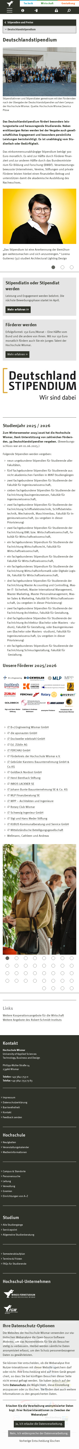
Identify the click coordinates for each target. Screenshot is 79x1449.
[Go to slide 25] (7, 981)
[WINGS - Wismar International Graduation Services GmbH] (23, 1293)
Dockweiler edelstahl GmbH (27, 739)
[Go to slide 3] (71, 267)
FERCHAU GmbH (20, 750)
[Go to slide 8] (71, 958)
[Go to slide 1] (53, 267)
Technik (28, 3)
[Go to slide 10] (16, 966)
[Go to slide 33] (44, 988)
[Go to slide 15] (62, 966)
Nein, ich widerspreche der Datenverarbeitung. (39, 1433)
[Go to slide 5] (44, 958)
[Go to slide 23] (62, 973)
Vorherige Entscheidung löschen (39, 1441)
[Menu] (9, 10)
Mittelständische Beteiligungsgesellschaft (36, 830)
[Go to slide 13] (44, 966)
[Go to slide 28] (35, 981)
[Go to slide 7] (62, 958)
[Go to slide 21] (44, 973)
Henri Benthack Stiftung (25, 778)
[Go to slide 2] (62, 267)
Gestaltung (68, 3)
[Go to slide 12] (35, 966)
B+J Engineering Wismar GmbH (29, 727)
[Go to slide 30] (53, 981)
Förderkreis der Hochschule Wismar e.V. (35, 756)
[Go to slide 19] (26, 973)
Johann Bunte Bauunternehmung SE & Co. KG (39, 789)
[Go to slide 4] (35, 958)
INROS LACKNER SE (22, 784)
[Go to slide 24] (71, 973)
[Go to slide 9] (7, 966)
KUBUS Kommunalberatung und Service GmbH (39, 824)
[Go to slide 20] (35, 973)
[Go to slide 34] (53, 988)
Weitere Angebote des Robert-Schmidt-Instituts (32, 1020)
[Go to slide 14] (53, 966)
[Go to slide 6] (53, 958)
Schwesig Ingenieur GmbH (26, 812)
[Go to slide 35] (62, 988)
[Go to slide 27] (26, 981)
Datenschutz (18, 1385)
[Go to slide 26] (16, 981)
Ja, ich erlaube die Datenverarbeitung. (39, 1424)
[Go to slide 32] (71, 981)
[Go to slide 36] (71, 988)
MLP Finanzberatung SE (25, 795)
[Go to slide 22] (53, 973)
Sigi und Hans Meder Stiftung (28, 818)
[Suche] (69, 10)
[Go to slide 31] (62, 981)
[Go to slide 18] (16, 973)
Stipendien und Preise (20, 22)
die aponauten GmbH (23, 733)
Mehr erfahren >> (17, 354)
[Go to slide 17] (7, 973)
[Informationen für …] (22, 10)
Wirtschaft (47, 3)
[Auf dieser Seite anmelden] (56, 10)
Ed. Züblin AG (18, 744)
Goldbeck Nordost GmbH (26, 772)
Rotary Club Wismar (22, 807)
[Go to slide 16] (71, 966)
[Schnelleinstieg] (36, 10)
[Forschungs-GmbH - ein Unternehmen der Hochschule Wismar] (19, 1309)
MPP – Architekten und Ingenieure (31, 801)
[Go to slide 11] (26, 966)
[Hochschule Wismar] (10, 3)
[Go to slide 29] (44, 981)
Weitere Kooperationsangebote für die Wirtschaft (33, 1015)
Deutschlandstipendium (22, 29)
